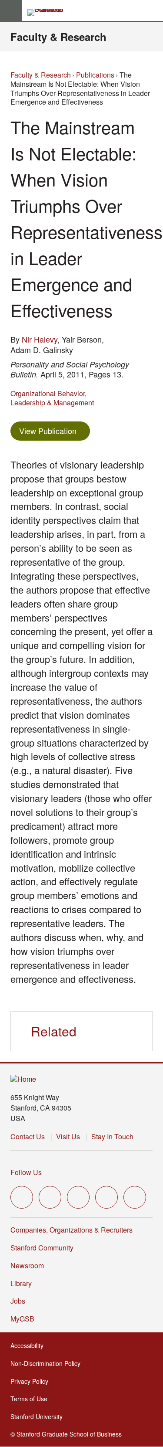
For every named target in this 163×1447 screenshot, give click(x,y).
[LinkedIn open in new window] (134, 1197)
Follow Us (26, 1172)
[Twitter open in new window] (21, 1197)
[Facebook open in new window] (50, 1197)
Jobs (17, 1301)
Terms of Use (31, 1398)
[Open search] (153, 11)
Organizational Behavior (47, 393)
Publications (95, 75)
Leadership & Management (52, 402)
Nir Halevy (39, 339)
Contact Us (27, 1136)
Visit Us (68, 1136)
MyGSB (25, 1319)
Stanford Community (41, 1248)
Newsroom (27, 1265)
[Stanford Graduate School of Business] (49, 12)
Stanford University (39, 1416)
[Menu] (11, 11)
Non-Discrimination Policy (48, 1363)
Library (21, 1283)
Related (54, 1031)
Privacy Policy (31, 1381)
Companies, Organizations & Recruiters (71, 1230)
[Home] (23, 1079)
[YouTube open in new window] (106, 1197)
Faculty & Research (58, 36)
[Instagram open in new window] (78, 1197)
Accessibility (29, 1345)
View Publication (54, 430)
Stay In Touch (112, 1136)
